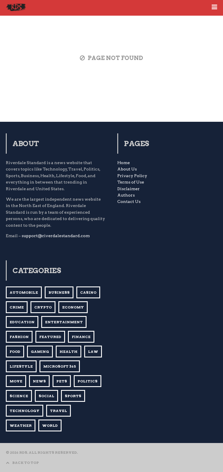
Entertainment (64, 322)
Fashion (19, 337)
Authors (126, 195)
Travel (58, 411)
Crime (17, 307)
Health (69, 351)
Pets (61, 381)
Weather (21, 425)
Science (19, 396)
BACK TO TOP (25, 462)
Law (93, 351)
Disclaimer (128, 188)
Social (46, 396)
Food (15, 351)
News (39, 381)
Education (22, 322)
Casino (88, 292)
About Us (127, 169)
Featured (50, 337)
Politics (88, 381)
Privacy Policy (132, 175)
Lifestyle (21, 366)
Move (16, 381)
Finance (81, 337)
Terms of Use (130, 182)
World (50, 425)
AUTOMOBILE (24, 292)
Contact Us (129, 201)
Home (123, 162)
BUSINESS (59, 292)
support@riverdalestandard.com (55, 235)
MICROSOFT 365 (59, 366)
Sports (73, 396)
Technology (24, 411)
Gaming (40, 351)
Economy (73, 307)
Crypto (43, 307)
